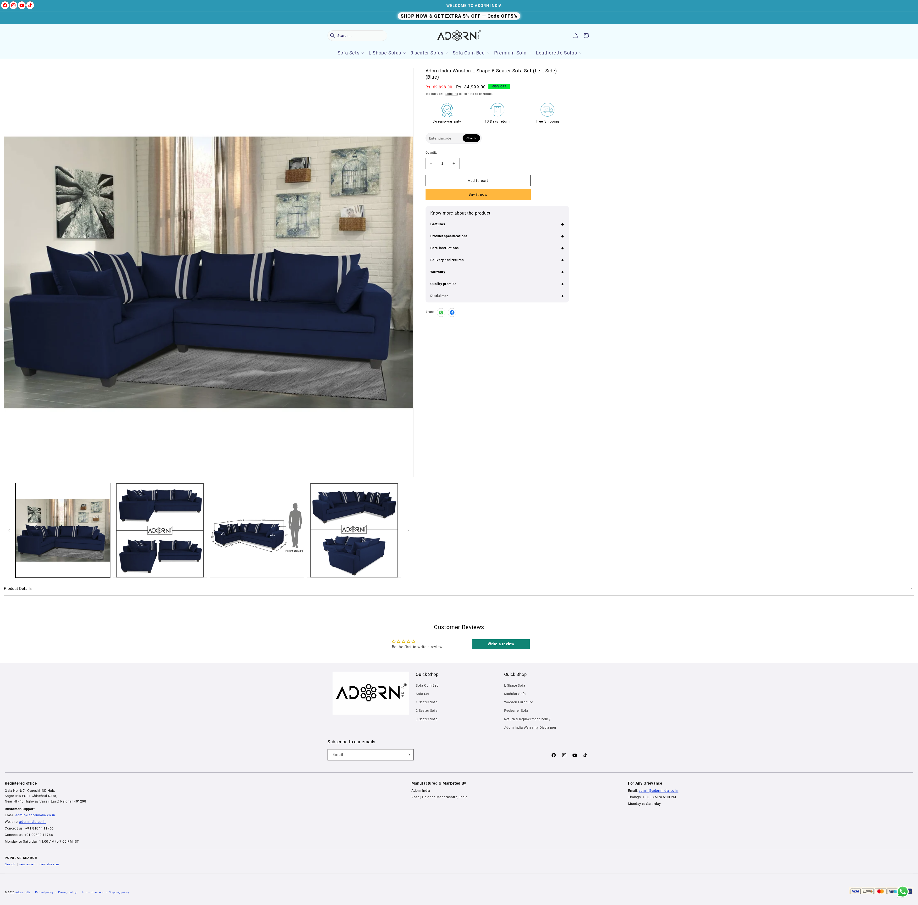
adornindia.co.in (32, 822)
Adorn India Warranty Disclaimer (530, 727)
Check (471, 138)
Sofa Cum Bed (427, 685)
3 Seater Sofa (426, 719)
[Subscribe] (408, 754)
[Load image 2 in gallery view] (160, 530)
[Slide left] (9, 530)
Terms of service (93, 892)
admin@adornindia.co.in (35, 815)
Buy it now (478, 194)
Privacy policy (67, 892)
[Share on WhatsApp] (441, 312)
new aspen (27, 864)
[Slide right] (408, 530)
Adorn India (23, 892)
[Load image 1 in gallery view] (63, 530)
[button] (357, 35)
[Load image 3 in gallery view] (257, 530)
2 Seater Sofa (426, 710)
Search (10, 864)
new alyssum (49, 864)
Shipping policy (119, 892)
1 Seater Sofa (426, 702)
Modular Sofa (515, 694)
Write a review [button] (501, 644)
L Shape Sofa (514, 685)
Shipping (451, 94)
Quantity (431, 152)
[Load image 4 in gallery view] (354, 530)
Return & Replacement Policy (527, 719)
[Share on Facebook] (452, 312)
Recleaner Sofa (516, 710)
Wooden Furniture (518, 702)
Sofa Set (422, 694)
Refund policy (44, 892)
